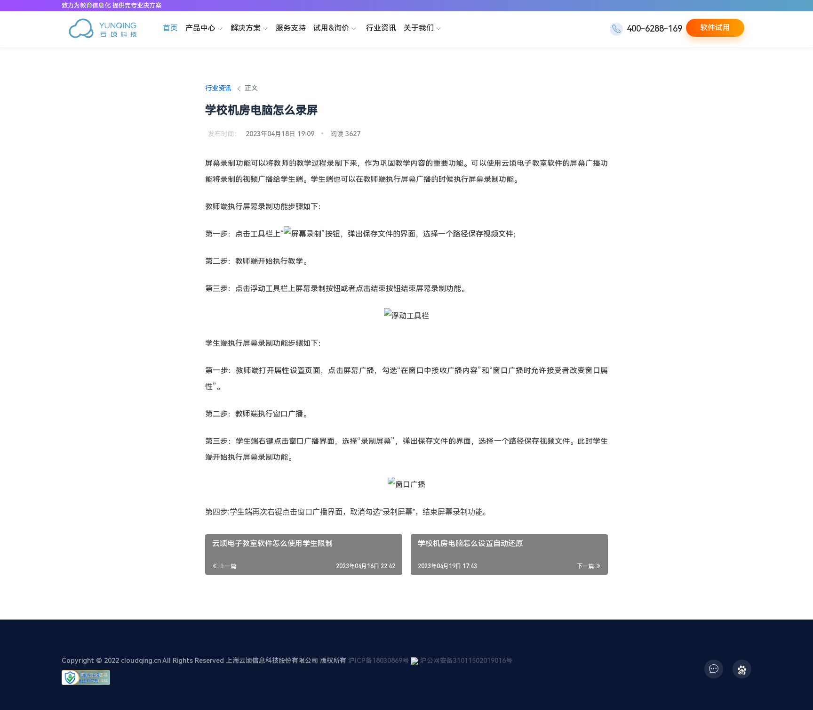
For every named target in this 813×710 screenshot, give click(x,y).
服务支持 (291, 28)
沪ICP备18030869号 (378, 660)
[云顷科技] (102, 29)
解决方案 (246, 28)
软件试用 (715, 27)
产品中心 (200, 28)
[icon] (713, 669)
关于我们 (419, 28)
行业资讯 (381, 28)
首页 (170, 28)
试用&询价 (331, 28)
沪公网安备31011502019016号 (466, 660)
